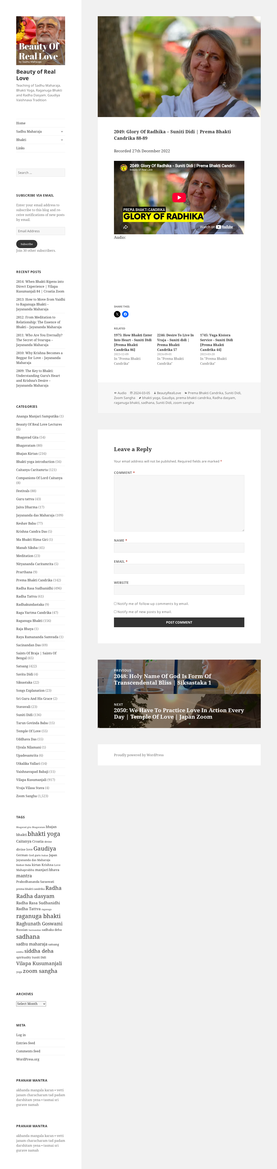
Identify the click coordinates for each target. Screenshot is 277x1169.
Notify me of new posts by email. (144, 612)
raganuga (47, 909)
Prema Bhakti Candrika (34, 580)
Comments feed (28, 1051)
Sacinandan (35, 929)
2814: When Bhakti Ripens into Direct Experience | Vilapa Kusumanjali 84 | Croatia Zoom (40, 286)
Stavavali (23, 706)
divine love (24, 849)
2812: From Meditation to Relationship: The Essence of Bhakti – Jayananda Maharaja (39, 322)
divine (48, 841)
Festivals (22, 491)
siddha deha (39, 950)
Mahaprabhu (25, 870)
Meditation (24, 556)
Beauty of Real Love (36, 75)
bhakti (21, 834)
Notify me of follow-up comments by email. (153, 603)
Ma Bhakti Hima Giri (32, 539)
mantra (24, 876)
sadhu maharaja (31, 944)
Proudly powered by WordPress (139, 755)
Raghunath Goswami (39, 924)
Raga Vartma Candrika (33, 612)
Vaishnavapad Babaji (32, 771)
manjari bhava (47, 869)
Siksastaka (24, 682)
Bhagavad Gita (27, 437)
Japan (53, 855)
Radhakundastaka (30, 604)
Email (121, 561)
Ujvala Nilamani (28, 747)
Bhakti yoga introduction (35, 461)
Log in (21, 1035)
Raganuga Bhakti (29, 620)
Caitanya (23, 841)
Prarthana (24, 572)
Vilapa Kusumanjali (31, 780)
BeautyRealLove (169, 393)
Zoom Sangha (26, 796)
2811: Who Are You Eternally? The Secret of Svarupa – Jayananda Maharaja (39, 340)
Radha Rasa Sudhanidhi (34, 588)
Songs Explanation (30, 690)
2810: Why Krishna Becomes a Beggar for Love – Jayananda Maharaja (39, 358)
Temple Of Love (28, 731)
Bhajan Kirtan (27, 453)
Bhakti (21, 140)
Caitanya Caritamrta (32, 470)
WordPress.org (27, 1059)
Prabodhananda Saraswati (35, 882)
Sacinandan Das (28, 645)
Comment (124, 472)
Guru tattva (25, 499)
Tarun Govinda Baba (32, 723)
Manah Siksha (27, 547)
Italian (44, 855)
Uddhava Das (26, 739)
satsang (53, 944)
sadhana (28, 936)
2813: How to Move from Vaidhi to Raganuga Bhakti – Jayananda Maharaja (40, 304)
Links (20, 148)
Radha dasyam (35, 896)
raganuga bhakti (38, 916)
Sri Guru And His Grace (34, 698)
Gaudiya (44, 848)
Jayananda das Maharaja (35, 515)
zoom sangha (40, 970)
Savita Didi (24, 674)
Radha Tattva (26, 596)
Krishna (47, 865)
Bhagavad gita (23, 827)
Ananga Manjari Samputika (37, 416)
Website (121, 582)
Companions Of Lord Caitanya (39, 478)
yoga (19, 972)
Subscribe (27, 244)
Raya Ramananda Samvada (37, 637)
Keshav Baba (26, 523)
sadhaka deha (52, 930)
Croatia (38, 841)
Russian (22, 930)
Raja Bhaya (24, 629)
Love (57, 865)
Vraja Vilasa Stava (30, 788)
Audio (122, 393)
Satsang (22, 666)
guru (38, 855)
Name (120, 540)
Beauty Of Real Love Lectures (39, 424)
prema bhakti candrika (30, 889)
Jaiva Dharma (27, 507)
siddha (20, 952)
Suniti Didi (24, 715)
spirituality (23, 957)
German (22, 855)
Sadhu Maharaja (29, 131)
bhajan (51, 827)
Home (21, 123)
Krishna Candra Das (31, 531)
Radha (53, 888)
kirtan (36, 865)
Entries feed (25, 1043)
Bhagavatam (25, 445)
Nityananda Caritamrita (34, 564)
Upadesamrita (27, 755)
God (31, 855)
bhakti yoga (44, 834)
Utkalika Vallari (28, 763)
